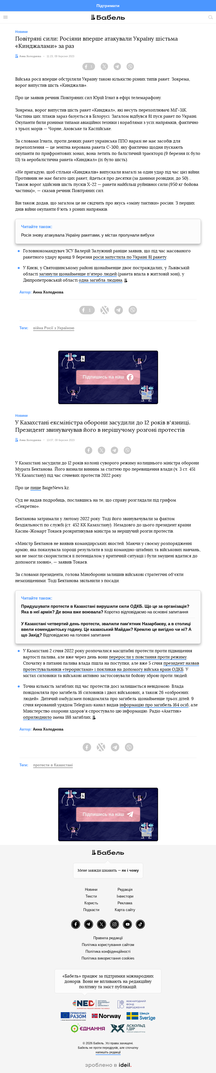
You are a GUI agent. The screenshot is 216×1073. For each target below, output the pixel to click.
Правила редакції (108, 938)
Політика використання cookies (108, 958)
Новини (91, 889)
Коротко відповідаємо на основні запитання (105, 609)
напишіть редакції (108, 1052)
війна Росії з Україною (53, 328)
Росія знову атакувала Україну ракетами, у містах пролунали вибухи (87, 235)
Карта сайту (125, 910)
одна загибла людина (100, 280)
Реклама (125, 903)
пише (35, 488)
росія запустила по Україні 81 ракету (129, 257)
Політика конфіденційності (108, 951)
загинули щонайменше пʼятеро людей (78, 274)
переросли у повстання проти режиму (147, 657)
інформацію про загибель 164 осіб (154, 705)
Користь (91, 903)
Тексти (91, 896)
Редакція (125, 889)
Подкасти (91, 910)
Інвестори (125, 896)
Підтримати (108, 5)
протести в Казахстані (53, 765)
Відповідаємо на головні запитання (106, 629)
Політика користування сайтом (108, 945)
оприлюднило (37, 717)
